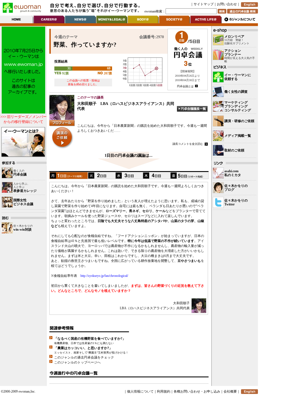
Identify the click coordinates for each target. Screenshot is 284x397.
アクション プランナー (232, 52)
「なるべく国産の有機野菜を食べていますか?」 (90, 339)
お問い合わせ (227, 4)
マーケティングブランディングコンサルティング (237, 106)
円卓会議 (20, 174)
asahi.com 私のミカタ (232, 173)
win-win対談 (22, 229)
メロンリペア (234, 36)
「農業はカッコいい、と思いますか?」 (83, 348)
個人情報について (140, 391)
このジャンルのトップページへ (77, 362)
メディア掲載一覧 (237, 136)
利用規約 (163, 391)
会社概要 (230, 391)
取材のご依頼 (234, 150)
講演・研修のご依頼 (239, 121)
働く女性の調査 (236, 92)
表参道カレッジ (25, 191)
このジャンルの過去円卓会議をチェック (84, 357)
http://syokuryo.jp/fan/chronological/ (104, 276)
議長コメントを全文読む (188, 143)
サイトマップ (204, 4)
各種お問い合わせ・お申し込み (197, 391)
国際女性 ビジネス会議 (23, 202)
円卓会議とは (185, 86)
